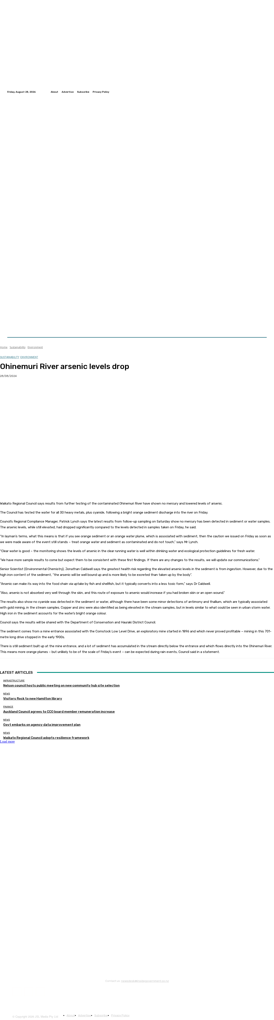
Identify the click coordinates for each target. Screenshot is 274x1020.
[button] (262, 327)
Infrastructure (14, 681)
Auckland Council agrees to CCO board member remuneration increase (59, 712)
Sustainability (17, 347)
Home (3, 347)
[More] (84, 389)
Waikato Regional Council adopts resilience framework (46, 738)
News (6, 694)
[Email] (53, 389)
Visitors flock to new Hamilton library (32, 698)
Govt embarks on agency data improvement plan (41, 725)
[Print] (69, 389)
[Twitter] (259, 91)
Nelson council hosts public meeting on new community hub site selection (61, 685)
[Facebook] (253, 91)
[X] (22, 389)
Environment (35, 347)
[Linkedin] (264, 91)
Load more (7, 741)
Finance (8, 707)
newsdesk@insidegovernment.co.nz (145, 981)
